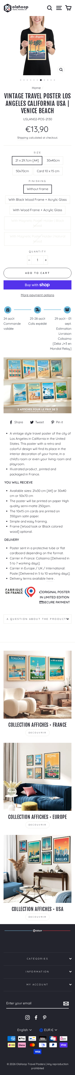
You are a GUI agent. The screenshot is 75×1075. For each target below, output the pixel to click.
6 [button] (38, 80)
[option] (38, 45)
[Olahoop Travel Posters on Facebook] (36, 1017)
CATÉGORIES (37, 958)
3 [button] (28, 80)
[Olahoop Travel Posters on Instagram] (27, 1017)
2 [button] (24, 80)
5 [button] (34, 80)
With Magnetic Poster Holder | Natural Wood (37, 238)
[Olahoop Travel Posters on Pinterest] (44, 1017)
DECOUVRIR (37, 732)
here (49, 578)
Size (37, 152)
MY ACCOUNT (37, 984)
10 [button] (51, 80)
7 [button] (41, 80)
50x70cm (22, 171)
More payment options (37, 295)
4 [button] (31, 80)
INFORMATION (37, 971)
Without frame (37, 189)
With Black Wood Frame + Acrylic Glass (38, 200)
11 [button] (55, 80)
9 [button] (48, 80)
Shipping (22, 137)
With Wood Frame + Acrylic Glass (37, 210)
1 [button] (21, 80)
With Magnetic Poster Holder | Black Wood (37, 223)
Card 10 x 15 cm (48, 171)
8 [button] (45, 80)
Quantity (37, 251)
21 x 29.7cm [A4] (27, 160)
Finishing (37, 181)
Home (36, 88)
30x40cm (53, 160)
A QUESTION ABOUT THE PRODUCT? (37, 619)
